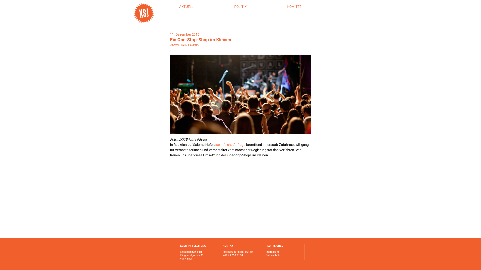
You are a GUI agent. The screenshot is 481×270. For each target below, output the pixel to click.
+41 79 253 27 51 (233, 255)
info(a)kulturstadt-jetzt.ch (238, 251)
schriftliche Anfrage (230, 145)
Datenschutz (273, 255)
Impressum (272, 251)
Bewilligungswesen (185, 45)
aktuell (186, 7)
